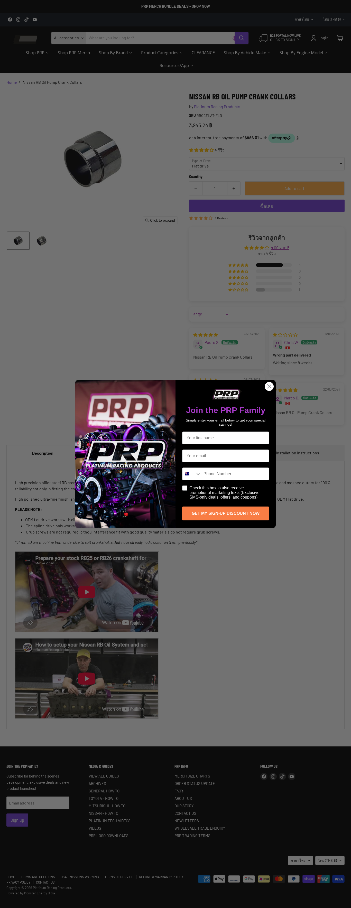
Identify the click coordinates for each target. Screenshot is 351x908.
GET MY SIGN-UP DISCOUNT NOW (226, 513)
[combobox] (191, 474)
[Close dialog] (269, 386)
